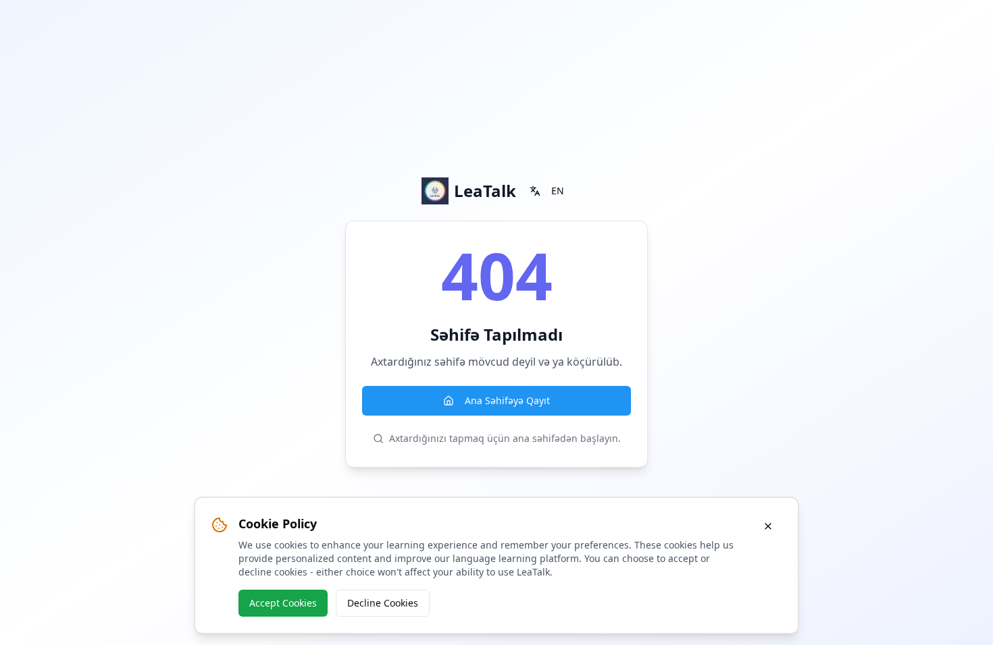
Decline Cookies (382, 602)
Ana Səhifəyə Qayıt (507, 400)
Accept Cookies (283, 602)
